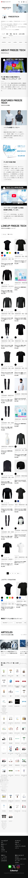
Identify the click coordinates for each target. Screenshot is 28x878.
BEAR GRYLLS (4, 825)
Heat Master (19, 622)
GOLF (9, 42)
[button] (24, 2)
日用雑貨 (3, 849)
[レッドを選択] (2, 255)
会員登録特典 (4, 860)
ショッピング (4, 840)
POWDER (3, 711)
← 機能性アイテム (6, 37)
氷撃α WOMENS (4, 780)
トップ (3, 34)
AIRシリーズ (4, 827)
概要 (7, 34)
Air (7, 779)
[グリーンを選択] (7, 253)
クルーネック (2, 786)
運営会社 (17, 857)
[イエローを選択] (10, 253)
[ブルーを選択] (5, 255)
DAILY (20, 42)
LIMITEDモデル (4, 823)
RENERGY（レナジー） (8, 622)
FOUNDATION (4, 708)
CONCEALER (4, 710)
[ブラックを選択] (2, 253)
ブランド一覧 (4, 851)
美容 (2, 842)
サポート (3, 855)
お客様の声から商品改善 (20, 846)
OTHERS (5, 779)
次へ (19, 573)
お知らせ (17, 848)
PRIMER (4, 707)
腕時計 (2, 846)
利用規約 (17, 862)
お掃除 (2, 848)
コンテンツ (18, 840)
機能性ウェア (4, 844)
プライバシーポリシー (20, 864)
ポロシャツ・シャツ (5, 781)
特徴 (11, 34)
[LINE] (9, 866)
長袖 (0, 781)
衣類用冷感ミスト (4, 790)
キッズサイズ (4, 791)
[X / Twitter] (14, 866)
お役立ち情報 (21, 34)
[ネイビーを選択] (18, 253)
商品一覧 (15, 34)
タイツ (2, 784)
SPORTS (4, 42)
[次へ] (26, 597)
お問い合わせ (4, 859)
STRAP (4, 828)
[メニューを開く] (26, 2)
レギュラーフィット (4, 789)
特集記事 (17, 842)
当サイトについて (19, 855)
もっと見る (24, 634)
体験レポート (18, 844)
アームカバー (5, 784)
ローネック (6, 786)
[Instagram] (18, 866)
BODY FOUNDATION (4, 712)
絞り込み (4, 234)
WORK (15, 42)
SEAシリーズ (4, 822)
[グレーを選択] (7, 337)
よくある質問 (4, 857)
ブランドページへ (22, 664)
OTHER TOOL (4, 713)
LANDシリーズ (4, 826)
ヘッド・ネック (4, 785)
